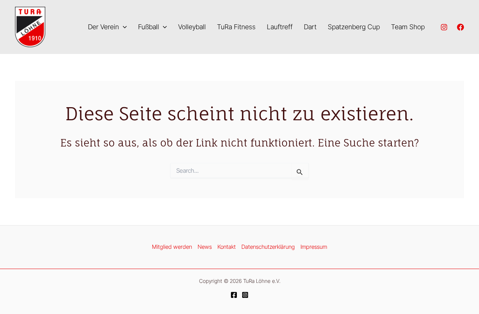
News (205, 246)
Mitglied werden (172, 246)
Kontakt (226, 246)
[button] (123, 27)
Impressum (313, 246)
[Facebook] (460, 27)
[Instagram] (444, 27)
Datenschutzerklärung (268, 246)
